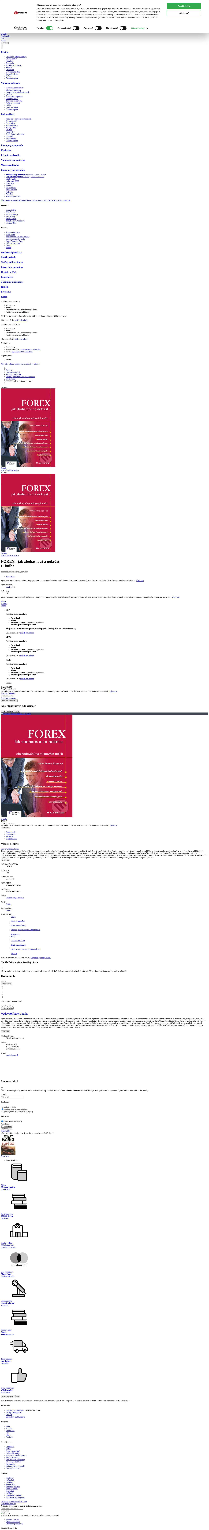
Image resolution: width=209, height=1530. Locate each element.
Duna (8, 245)
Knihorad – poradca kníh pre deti (18, 119)
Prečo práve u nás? (13, 1451)
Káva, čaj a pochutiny (12, 267)
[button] (104, 689)
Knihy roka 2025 (12, 181)
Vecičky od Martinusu (12, 262)
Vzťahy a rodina (12, 99)
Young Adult (11, 128)
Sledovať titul (6, 1129)
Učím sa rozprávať (13, 243)
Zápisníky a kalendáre (12, 282)
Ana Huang (10, 216)
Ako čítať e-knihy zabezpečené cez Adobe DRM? (20, 364)
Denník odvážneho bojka (15, 239)
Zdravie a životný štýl (14, 101)
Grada (8, 587)
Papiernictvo (7, 277)
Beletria (5, 52)
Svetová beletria (12, 74)
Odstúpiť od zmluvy (13, 1468)
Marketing (10, 1491)
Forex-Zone (10, 576)
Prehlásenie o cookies (14, 1495)
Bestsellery (10, 183)
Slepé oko (5, 1156)
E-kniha (6, 1124)
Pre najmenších (11, 121)
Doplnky (5, 43)
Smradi (8, 248)
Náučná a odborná (10, 83)
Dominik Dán (11, 210)
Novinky (9, 185)
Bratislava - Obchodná (14, 1410)
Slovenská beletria (13, 72)
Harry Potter (10, 235)
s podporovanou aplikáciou (30, 349)
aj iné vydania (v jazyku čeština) (16, 1109)
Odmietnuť (184, 13)
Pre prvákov (10, 123)
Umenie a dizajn (12, 107)
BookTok (9, 194)
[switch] (76, 28)
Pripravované (11, 188)
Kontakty (9, 1478)
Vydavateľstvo (11, 839)
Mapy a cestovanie (10, 165)
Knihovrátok (10, 1484)
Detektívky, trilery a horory (16, 57)
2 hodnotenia (6, 984)
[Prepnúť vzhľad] (2, 46)
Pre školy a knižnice (13, 1462)
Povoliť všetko (184, 6)
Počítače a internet (13, 103)
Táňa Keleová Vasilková (15, 221)
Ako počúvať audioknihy (15, 1460)
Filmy (3, 40)
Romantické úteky (13, 232)
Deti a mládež (7, 114)
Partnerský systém (13, 1487)
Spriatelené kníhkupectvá (15, 1417)
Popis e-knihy (11, 832)
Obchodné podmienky (14, 1524)
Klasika (9, 67)
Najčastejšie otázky (13, 1453)
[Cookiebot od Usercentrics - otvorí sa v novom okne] (20, 28)
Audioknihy (5, 36)
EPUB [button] (8, 637)
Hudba (4, 287)
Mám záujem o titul (13, 196)
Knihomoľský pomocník (15, 1466)
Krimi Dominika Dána (14, 241)
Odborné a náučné (13, 372)
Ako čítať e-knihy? (8, 693)
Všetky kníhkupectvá (14, 1412)
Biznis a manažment (13, 90)
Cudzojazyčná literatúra (13, 170)
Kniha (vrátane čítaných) (12, 1121)
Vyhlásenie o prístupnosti (15, 1497)
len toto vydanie (10, 1107)
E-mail (3, 1095)
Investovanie (10, 379)
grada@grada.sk (12, 1055)
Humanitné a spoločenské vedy (18, 92)
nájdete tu (113, 691)
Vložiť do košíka (7, 696)
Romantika (10, 63)
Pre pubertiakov (12, 125)
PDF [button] (8, 610)
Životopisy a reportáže (14, 96)
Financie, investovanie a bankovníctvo (20, 377)
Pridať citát (5, 1131)
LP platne (6, 291)
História (9, 94)
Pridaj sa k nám (12, 1489)
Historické (10, 70)
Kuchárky (6, 150)
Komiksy (9, 61)
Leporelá (9, 136)
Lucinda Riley (11, 223)
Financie (14, 954)
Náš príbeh (10, 1480)
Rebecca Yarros (12, 214)
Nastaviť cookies (12, 1519)
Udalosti (9, 1415)
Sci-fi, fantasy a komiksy (15, 134)
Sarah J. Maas (11, 219)
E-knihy (4, 34)
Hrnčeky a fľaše (9, 272)
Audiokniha (7, 1126)
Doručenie (10, 1447)
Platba (8, 1449)
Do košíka (5, 828)
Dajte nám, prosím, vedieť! (41, 958)
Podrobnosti (10, 834)
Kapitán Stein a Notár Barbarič (17, 237)
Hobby (8, 105)
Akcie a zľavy (11, 190)
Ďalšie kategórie (12, 78)
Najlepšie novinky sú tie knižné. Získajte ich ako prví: (21, 1506)
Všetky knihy (11, 179)
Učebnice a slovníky (11, 155)
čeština (8, 904)
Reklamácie (10, 1464)
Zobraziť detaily (138, 28)
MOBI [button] (8, 660)
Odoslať (4, 1511)
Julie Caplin (10, 212)
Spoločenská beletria (14, 65)
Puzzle (4, 296)
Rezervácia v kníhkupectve (16, 1455)
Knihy (13, 917)
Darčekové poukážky (11, 252)
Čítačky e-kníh (8, 257)
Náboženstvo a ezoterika (13, 160)
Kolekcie (9, 192)
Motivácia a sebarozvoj (14, 88)
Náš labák (9, 1493)
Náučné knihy (11, 138)
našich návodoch (21, 320)
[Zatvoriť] (2, 1087)
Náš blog (9, 1482)
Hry (2, 38)
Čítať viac (140, 581)
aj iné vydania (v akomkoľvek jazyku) (18, 1112)
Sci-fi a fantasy (11, 59)
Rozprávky (10, 132)
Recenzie (9, 836)
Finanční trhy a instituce (15, 898)
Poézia (8, 76)
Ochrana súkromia (13, 1522)
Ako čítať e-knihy (12, 1457)
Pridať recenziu (7, 1008)
